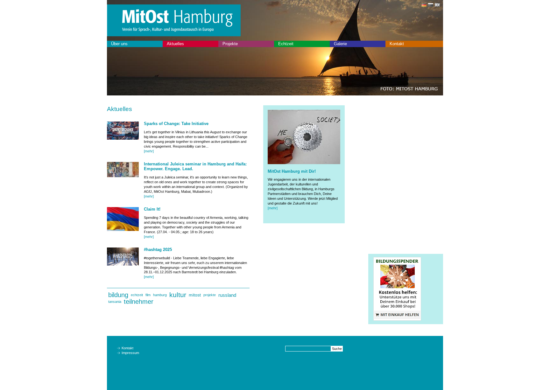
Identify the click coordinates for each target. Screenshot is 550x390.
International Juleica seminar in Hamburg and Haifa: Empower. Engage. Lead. (195, 166)
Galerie (340, 43)
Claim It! (152, 209)
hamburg (160, 295)
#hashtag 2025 (158, 249)
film (148, 295)
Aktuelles (175, 43)
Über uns (119, 43)
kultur (177, 295)
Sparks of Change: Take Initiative (176, 123)
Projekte (230, 43)
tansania (114, 301)
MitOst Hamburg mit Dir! (292, 171)
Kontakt (397, 43)
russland (227, 295)
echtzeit (137, 295)
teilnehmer (138, 301)
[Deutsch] (423, 5)
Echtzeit (285, 43)
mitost (195, 294)
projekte (209, 295)
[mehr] (149, 151)
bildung (118, 294)
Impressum (130, 353)
